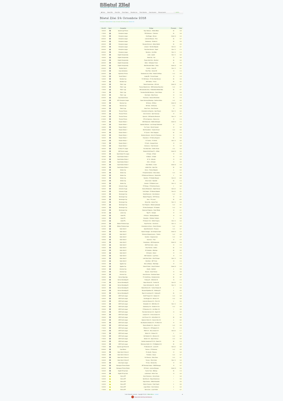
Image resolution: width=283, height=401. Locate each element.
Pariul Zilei (117, 12)
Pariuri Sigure (125, 12)
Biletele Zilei (131, 21)
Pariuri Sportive (143, 12)
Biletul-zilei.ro (150, 394)
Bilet (111, 21)
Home (103, 12)
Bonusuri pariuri (162, 12)
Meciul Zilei (110, 12)
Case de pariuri (152, 12)
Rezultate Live (134, 12)
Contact (156, 394)
